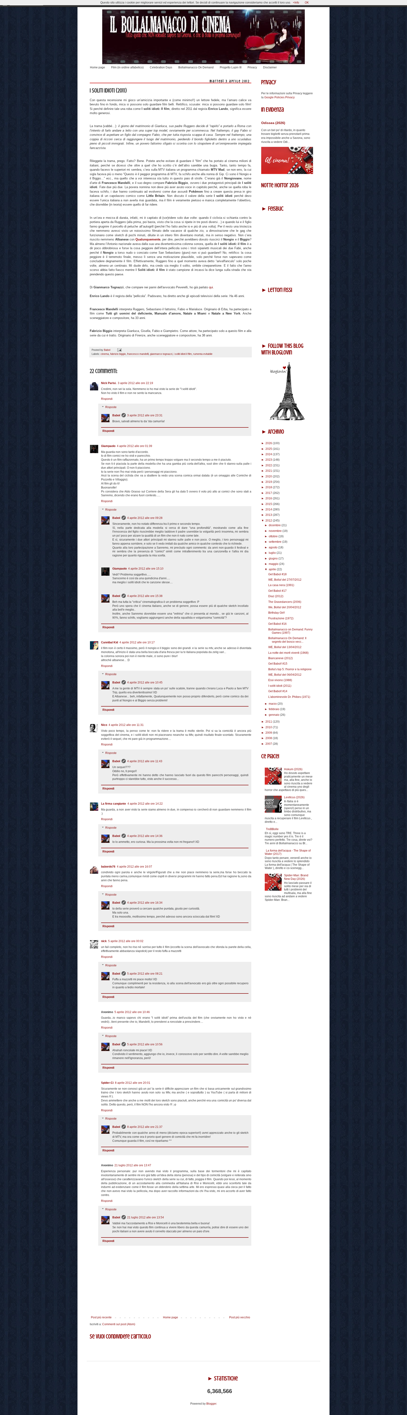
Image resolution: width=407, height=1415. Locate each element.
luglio (273, 552)
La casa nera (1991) (281, 585)
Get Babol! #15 (277, 663)
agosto (273, 547)
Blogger (211, 1403)
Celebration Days (161, 67)
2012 (269, 520)
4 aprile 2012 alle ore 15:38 (145, 596)
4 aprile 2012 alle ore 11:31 (126, 725)
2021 (269, 470)
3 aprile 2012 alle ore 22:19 (135, 383)
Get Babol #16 (277, 623)
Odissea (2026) (273, 123)
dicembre (275, 525)
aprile (273, 569)
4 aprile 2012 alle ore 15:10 (145, 568)
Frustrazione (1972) (280, 618)
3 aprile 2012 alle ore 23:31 (145, 415)
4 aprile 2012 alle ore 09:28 (145, 518)
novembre (275, 531)
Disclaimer (270, 67)
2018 (269, 487)
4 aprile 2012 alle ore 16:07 (134, 866)
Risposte (111, 407)
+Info (296, 2)
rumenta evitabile (202, 353)
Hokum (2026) (293, 769)
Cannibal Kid (109, 642)
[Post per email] (119, 349)
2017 (269, 493)
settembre (275, 541)
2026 (269, 443)
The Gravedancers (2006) (284, 602)
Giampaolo (108, 446)
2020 (269, 476)
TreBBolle (272, 829)
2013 (269, 515)
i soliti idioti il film (183, 353)
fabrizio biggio (118, 353)
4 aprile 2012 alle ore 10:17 (137, 642)
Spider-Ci (107, 1082)
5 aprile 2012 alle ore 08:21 (145, 973)
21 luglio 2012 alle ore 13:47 (132, 1165)
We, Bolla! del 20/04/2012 (284, 607)
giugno (273, 558)
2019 (269, 482)
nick (104, 941)
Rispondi (107, 399)
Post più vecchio (239, 1317)
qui (211, 287)
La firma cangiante (113, 803)
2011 (269, 721)
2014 (269, 509)
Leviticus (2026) (294, 797)
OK (307, 2)
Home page (97, 67)
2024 (269, 454)
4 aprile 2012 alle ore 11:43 (144, 761)
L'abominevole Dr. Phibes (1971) (289, 697)
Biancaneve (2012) (280, 658)
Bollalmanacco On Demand (196, 67)
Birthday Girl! (276, 612)
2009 (269, 732)
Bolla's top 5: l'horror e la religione (290, 669)
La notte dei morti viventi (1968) (288, 652)
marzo (273, 703)
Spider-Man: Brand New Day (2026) (296, 877)
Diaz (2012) (275, 596)
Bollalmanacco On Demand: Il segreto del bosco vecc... (287, 640)
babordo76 (108, 866)
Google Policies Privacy (279, 97)
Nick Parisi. (108, 383)
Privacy (252, 67)
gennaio (274, 714)
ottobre (273, 536)
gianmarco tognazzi (161, 353)
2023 (269, 459)
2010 (269, 727)
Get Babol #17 (277, 590)
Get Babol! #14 (277, 691)
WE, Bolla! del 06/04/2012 (284, 674)
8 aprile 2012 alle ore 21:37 (145, 1127)
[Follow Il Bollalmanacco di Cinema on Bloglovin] (287, 419)
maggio (274, 564)
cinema (105, 353)
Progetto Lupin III (230, 67)
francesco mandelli (138, 353)
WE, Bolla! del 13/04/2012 (284, 647)
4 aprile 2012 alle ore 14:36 (145, 836)
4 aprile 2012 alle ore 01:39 (134, 446)
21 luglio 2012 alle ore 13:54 (145, 1217)
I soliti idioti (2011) (279, 685)
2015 (269, 504)
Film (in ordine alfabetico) (127, 67)
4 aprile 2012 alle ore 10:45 (145, 682)
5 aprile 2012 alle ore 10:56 (145, 1044)
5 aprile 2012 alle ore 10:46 (132, 1012)
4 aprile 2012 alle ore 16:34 (145, 902)
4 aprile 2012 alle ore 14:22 (145, 803)
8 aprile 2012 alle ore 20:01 (132, 1082)
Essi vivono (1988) (280, 680)
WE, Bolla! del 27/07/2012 (284, 579)
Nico (104, 725)
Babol (116, 415)
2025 (269, 449)
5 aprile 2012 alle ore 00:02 (125, 941)
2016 (269, 498)
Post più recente (101, 1317)
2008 (269, 738)
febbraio (274, 709)
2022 (269, 465)
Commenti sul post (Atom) (118, 1324)
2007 (269, 743)
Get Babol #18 (277, 574)
